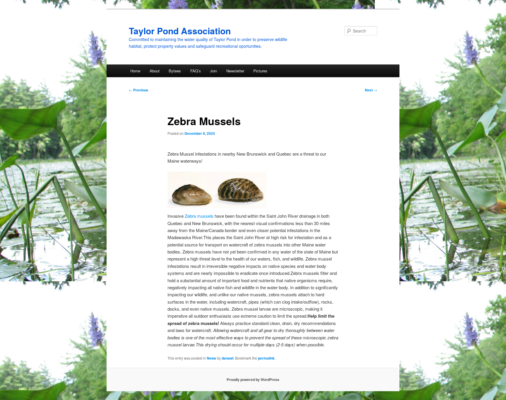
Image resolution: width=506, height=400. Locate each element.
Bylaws (175, 71)
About (155, 71)
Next (371, 90)
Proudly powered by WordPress (253, 379)
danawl (227, 358)
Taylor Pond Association (180, 30)
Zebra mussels (199, 216)
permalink (266, 358)
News (211, 358)
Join (213, 71)
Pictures (260, 71)
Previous (138, 90)
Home (135, 71)
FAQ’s (195, 71)
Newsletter (235, 71)
